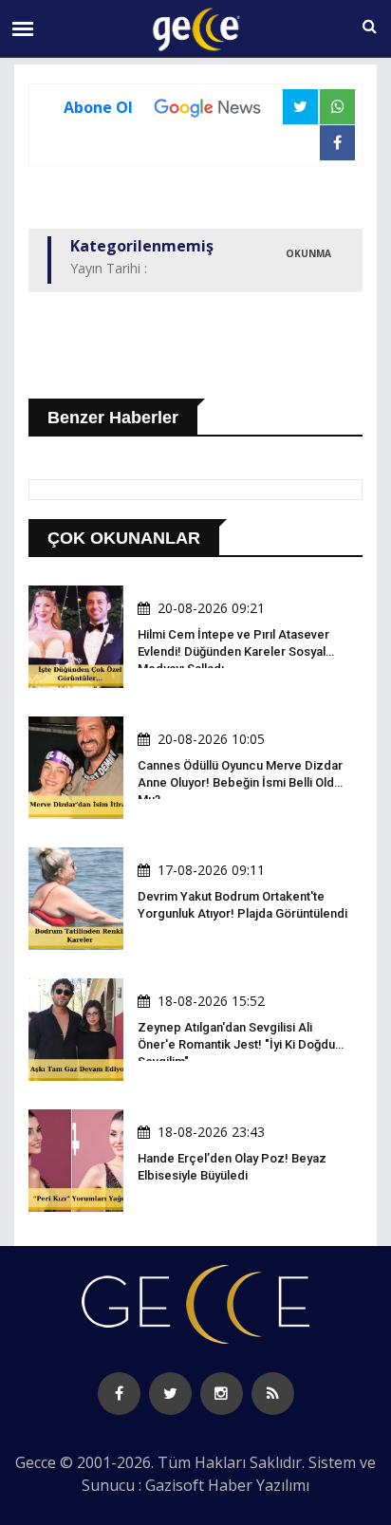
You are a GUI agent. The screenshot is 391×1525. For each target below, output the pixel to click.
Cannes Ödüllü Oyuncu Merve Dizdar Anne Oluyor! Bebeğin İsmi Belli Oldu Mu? (240, 782)
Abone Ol (98, 107)
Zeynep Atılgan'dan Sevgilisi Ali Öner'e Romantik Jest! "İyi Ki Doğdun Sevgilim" (240, 1044)
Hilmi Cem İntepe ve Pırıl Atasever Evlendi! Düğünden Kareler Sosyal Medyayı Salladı (233, 651)
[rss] (272, 1393)
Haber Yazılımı (258, 1485)
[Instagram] (221, 1393)
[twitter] (170, 1393)
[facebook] (119, 1393)
